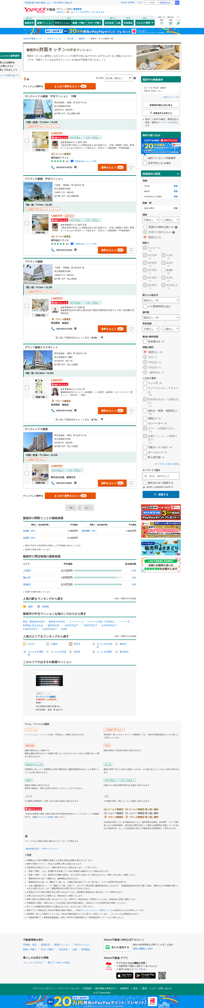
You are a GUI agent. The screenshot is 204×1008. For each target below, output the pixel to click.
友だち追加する (120, 947)
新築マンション (45, 22)
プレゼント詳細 (44, 816)
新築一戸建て (79, 22)
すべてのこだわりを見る (167, 463)
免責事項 (124, 988)
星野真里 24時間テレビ (167, 2)
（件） (30, 530)
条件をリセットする (171, 97)
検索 (177, 3)
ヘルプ (139, 2)
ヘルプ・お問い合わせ (160, 988)
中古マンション (62, 22)
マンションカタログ (33, 962)
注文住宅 (109, 22)
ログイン (61, 11)
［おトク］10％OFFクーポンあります (87, 11)
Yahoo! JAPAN (127, 2)
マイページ (164, 122)
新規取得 (77, 8)
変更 (176, 186)
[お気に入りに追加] (131, 167)
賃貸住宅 (29, 22)
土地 (118, 22)
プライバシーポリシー (44, 988)
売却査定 (128, 22)
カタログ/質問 (143, 22)
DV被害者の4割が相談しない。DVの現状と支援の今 (49, 2)
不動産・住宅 (29, 944)
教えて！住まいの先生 (59, 962)
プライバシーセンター (69, 988)
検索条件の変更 (151, 174)
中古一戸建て (94, 22)
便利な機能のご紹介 (143, 948)
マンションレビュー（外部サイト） (96, 910)
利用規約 (87, 988)
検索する (163, 494)
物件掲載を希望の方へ (106, 988)
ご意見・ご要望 (139, 988)
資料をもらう (111, 167)
